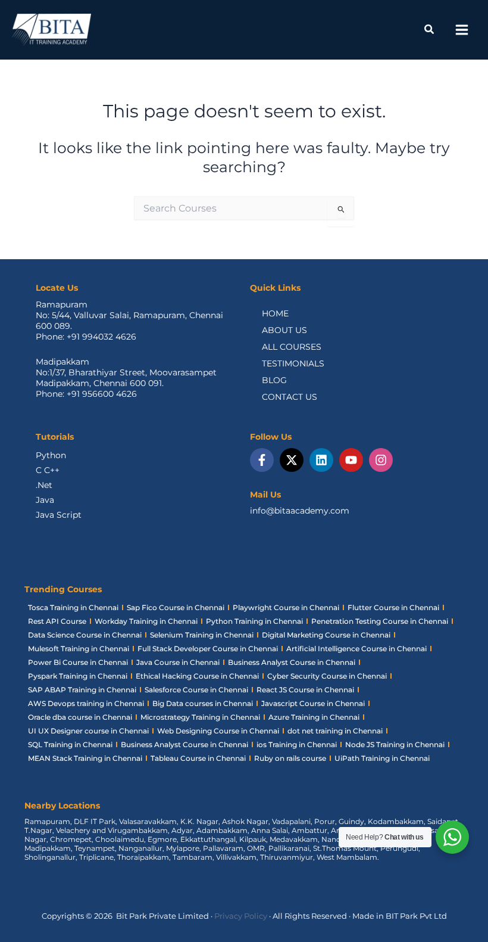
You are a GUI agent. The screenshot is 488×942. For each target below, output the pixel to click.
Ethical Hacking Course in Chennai (197, 675)
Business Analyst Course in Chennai (291, 662)
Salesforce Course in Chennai (196, 689)
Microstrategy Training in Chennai (200, 717)
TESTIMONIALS (293, 363)
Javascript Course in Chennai (313, 703)
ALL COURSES (291, 346)
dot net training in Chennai (335, 730)
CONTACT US (289, 396)
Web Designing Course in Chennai (218, 730)
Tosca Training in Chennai (73, 607)
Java (45, 500)
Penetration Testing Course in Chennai (379, 621)
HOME (275, 313)
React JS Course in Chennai (305, 689)
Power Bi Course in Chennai (78, 662)
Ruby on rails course (290, 758)
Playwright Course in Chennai (286, 607)
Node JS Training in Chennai (395, 744)
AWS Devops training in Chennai (86, 703)
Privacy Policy (240, 916)
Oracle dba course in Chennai (80, 717)
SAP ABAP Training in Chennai (82, 689)
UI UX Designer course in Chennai (88, 730)
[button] (429, 31)
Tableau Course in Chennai (198, 758)
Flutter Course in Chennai (393, 607)
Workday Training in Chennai (146, 621)
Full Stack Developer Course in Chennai (207, 648)
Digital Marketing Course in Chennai (326, 634)
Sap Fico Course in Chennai (175, 607)
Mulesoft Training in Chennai (78, 648)
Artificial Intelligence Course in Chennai (356, 648)
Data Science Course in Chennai (85, 634)
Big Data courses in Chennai (202, 703)
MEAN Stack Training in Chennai (85, 758)
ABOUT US (284, 330)
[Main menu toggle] (461, 30)
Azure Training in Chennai (313, 717)
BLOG (274, 380)
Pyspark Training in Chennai (77, 675)
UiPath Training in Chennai (382, 758)
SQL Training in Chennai (70, 744)
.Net (44, 485)
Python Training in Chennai (254, 621)
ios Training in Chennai (296, 744)
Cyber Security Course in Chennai (327, 675)
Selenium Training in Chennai (202, 634)
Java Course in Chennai (178, 662)
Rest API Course (57, 621)
